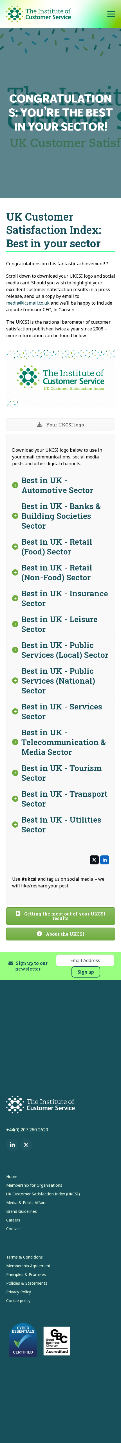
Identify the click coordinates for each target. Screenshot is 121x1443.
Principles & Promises (26, 1274)
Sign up (86, 972)
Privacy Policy (18, 1291)
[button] (111, 14)
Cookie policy (18, 1300)
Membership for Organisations (34, 1185)
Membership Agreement (28, 1265)
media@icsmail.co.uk (28, 303)
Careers (13, 1220)
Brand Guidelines (21, 1211)
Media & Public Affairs (26, 1202)
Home (11, 1176)
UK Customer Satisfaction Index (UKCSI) (43, 1194)
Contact (13, 1228)
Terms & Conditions (24, 1257)
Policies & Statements (26, 1283)
